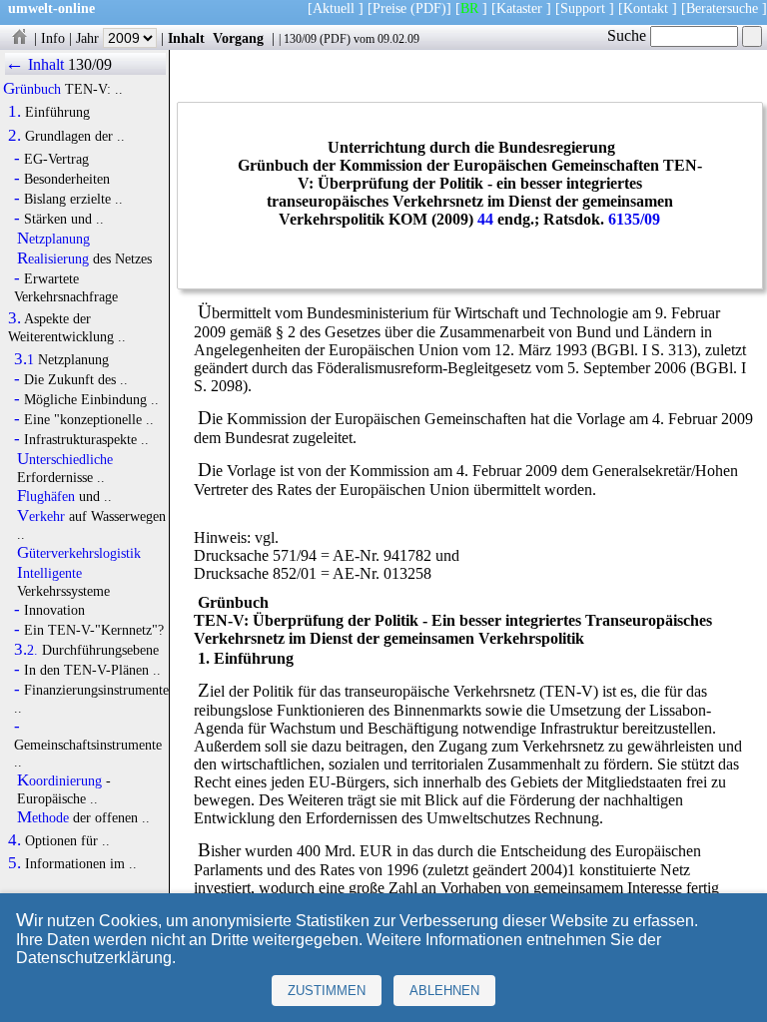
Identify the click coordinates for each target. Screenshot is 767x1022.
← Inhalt (34, 64)
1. (14, 112)
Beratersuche (722, 8)
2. (14, 136)
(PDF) (428, 8)
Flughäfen (46, 496)
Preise (389, 8)
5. (14, 863)
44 (485, 219)
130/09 (300, 39)
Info (53, 38)
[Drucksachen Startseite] (19, 38)
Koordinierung (59, 780)
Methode (43, 817)
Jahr (89, 38)
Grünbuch (32, 89)
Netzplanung (53, 239)
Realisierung (53, 258)
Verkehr (41, 516)
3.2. (26, 650)
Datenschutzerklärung (94, 957)
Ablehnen (444, 990)
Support (582, 8)
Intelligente (49, 573)
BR (469, 8)
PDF (335, 39)
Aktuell (334, 8)
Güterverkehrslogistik (79, 553)
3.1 (24, 359)
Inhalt (186, 38)
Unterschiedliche (65, 459)
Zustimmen (327, 990)
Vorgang (238, 38)
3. (14, 318)
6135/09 (634, 219)
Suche (628, 35)
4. (14, 840)
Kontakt (645, 8)
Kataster (519, 8)
